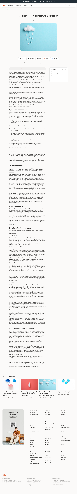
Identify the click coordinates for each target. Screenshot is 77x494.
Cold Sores (47, 414)
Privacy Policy (4, 482)
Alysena (31, 444)
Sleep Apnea (32, 427)
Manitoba (32, 455)
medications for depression (25, 335)
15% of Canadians (23, 87)
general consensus (35, 208)
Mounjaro (63, 416)
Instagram (63, 457)
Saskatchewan (33, 465)
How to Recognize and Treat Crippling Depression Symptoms (46, 393)
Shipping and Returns (66, 440)
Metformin (32, 446)
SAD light (27, 269)
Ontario (31, 461)
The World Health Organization (16, 291)
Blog (62, 433)
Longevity (47, 429)
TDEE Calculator (49, 460)
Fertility (47, 433)
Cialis (31, 434)
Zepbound (63, 418)
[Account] (74, 5)
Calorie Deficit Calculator (51, 459)
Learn (31, 5)
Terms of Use (17, 481)
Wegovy (31, 438)
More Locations (33, 467)
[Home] (4, 5)
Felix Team (36, 20)
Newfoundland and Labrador (36, 457)
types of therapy (27, 318)
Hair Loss (32, 416)
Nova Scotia (32, 459)
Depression (13, 9)
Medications (18, 5)
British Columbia (33, 453)
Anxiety (47, 449)
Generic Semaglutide (65, 427)
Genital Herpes (48, 418)
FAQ (62, 434)
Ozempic (31, 436)
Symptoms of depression (56, 71)
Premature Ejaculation (50, 423)
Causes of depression (55, 75)
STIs (46, 431)
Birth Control (32, 418)
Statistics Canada (19, 84)
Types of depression (55, 73)
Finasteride (32, 440)
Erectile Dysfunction (34, 414)
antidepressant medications (27, 340)
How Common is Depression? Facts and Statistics (10, 393)
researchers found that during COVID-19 (21, 79)
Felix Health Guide (5, 9)
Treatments (10, 5)
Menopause (32, 419)
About (62, 446)
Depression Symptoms (65, 392)
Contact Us (63, 438)
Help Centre (63, 436)
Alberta (31, 451)
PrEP (46, 419)
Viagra (31, 433)
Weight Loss (32, 412)
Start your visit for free (51, 1)
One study (35, 303)
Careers (63, 448)
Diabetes (31, 425)
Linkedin (63, 459)
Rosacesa (47, 442)
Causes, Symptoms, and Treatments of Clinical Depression (29, 393)
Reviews (63, 449)
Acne (31, 423)
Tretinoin (31, 442)
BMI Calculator (48, 457)
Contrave (63, 419)
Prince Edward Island (34, 463)
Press (62, 451)
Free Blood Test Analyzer (50, 434)
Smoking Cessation (34, 421)
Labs (25, 5)
